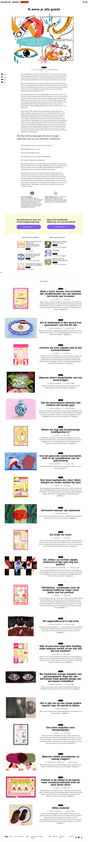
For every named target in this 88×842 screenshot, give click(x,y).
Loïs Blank (56, 299)
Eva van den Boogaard (38, 69)
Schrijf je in (60, 227)
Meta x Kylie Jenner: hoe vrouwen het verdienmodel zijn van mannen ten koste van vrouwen (60, 294)
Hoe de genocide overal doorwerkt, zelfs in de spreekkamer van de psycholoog (61, 458)
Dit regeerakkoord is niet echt (61, 621)
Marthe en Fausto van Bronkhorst (56, 762)
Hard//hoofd (6, 2)
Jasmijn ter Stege (70, 328)
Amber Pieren (67, 299)
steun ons (24, 2)
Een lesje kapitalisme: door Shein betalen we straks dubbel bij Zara (60, 481)
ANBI (49, 836)
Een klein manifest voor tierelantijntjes (60, 728)
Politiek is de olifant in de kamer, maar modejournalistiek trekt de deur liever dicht (60, 782)
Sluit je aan (27, 227)
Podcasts (71, 836)
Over (15, 836)
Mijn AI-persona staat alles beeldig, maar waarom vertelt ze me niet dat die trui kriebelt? (60, 648)
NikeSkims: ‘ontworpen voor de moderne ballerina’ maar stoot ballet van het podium (61, 590)
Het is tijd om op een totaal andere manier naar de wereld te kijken (60, 704)
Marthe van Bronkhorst (55, 328)
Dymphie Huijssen (53, 69)
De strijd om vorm (60, 534)
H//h (6, 837)
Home (10, 836)
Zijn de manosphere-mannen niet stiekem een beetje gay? (61, 403)
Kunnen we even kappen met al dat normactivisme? (61, 348)
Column (44, 67)
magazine (15, 2)
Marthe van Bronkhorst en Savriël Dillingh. (55, 567)
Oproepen (55, 836)
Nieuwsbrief (21, 836)
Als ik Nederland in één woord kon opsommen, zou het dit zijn (60, 323)
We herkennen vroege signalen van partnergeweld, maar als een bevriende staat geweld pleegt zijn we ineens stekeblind (61, 678)
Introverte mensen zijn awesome (60, 510)
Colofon (27, 836)
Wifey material (60, 807)
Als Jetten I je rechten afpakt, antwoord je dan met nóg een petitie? (60, 562)
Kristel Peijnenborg (70, 408)
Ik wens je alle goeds (44, 9)
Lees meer (62, 309)
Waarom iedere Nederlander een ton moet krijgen (60, 378)
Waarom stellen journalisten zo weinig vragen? (60, 757)
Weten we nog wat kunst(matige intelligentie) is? (60, 430)
